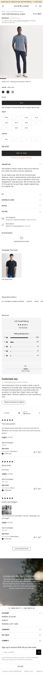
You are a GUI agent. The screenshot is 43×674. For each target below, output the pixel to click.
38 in (16, 128)
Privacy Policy (21, 660)
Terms (30, 660)
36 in (8, 128)
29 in (18, 118)
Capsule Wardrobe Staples (14, 11)
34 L (38, 140)
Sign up (5, 620)
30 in (26, 117)
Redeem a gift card (10, 624)
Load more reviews (21, 549)
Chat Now (27, 226)
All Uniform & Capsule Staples (13, 301)
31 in (36, 117)
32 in (6, 123)
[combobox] (30, 413)
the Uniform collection (21, 21)
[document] (21, 52)
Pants (37, 301)
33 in (16, 123)
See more (5, 448)
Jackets (29, 301)
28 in (6, 117)
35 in (38, 123)
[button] (40, 6)
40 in (26, 128)
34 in (26, 123)
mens (3, 11)
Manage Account (9, 617)
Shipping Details (31, 220)
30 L (18, 140)
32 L (28, 140)
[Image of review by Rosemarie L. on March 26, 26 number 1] (6, 510)
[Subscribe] (38, 652)
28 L (6, 139)
